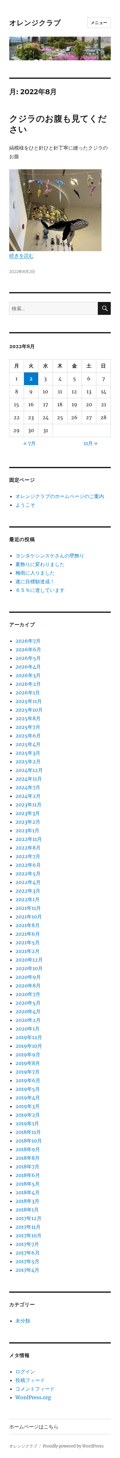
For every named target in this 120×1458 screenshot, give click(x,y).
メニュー (99, 22)
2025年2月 (28, 761)
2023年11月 (28, 804)
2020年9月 (28, 977)
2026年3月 (28, 675)
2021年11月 (28, 908)
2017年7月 (27, 1244)
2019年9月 (27, 1054)
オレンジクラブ (35, 22)
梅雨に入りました (35, 573)
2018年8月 (27, 1158)
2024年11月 (28, 779)
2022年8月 (28, 848)
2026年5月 (28, 658)
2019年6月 (27, 1080)
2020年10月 (29, 968)
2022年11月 (28, 839)
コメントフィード (35, 1389)
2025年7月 (27, 727)
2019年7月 (27, 1072)
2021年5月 (27, 942)
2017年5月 (27, 1261)
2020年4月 (28, 1011)
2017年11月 (28, 1227)
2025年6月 (28, 736)
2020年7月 (27, 994)
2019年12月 (28, 1037)
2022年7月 (27, 856)
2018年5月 (27, 1184)
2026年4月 (28, 667)
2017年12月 (28, 1218)
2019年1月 (27, 1123)
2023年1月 (27, 830)
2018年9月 (27, 1149)
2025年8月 (28, 718)
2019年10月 (28, 1046)
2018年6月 (27, 1175)
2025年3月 (27, 753)
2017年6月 (27, 1253)
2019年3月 (27, 1106)
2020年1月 (27, 1029)
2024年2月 (28, 796)
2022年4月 (28, 882)
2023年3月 (27, 813)
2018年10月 (28, 1141)
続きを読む (21, 255)
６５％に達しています (40, 590)
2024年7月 (27, 787)
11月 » (91, 443)
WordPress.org (33, 1397)
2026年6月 (28, 649)
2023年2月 (27, 822)
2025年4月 (28, 744)
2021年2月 (27, 951)
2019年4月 (27, 1098)
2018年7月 (27, 1166)
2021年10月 (28, 917)
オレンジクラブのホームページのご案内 (59, 496)
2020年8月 (28, 985)
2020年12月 (29, 960)
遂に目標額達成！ (35, 581)
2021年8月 (27, 925)
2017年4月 (27, 1270)
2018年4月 (27, 1192)
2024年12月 (29, 770)
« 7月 (29, 443)
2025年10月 (29, 710)
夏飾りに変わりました (40, 564)
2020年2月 (28, 1020)
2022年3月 (27, 891)
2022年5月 (28, 873)
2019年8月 (27, 1063)
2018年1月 (27, 1210)
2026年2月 (28, 684)
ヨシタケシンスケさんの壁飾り (49, 555)
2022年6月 (28, 865)
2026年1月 (27, 692)
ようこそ (25, 505)
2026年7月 (28, 641)
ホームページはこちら (33, 1427)
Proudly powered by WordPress (73, 1446)
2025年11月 (28, 701)
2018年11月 (28, 1132)
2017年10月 (28, 1235)
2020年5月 (28, 1003)
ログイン (25, 1371)
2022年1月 (27, 899)
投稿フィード (30, 1380)
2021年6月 (27, 934)
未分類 (22, 1321)
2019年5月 (27, 1089)
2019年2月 (27, 1115)
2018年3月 (27, 1201)
